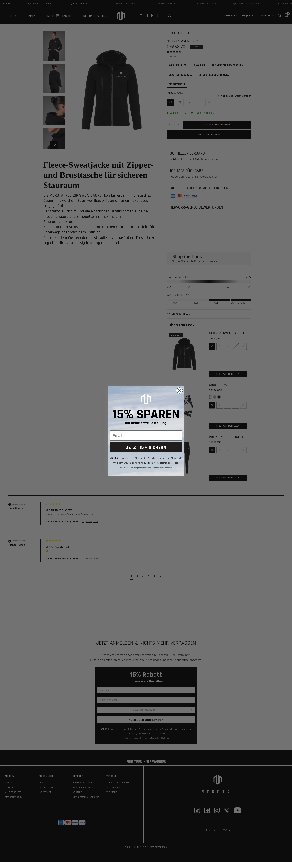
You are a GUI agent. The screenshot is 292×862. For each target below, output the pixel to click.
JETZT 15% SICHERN (146, 447)
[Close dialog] (180, 390)
